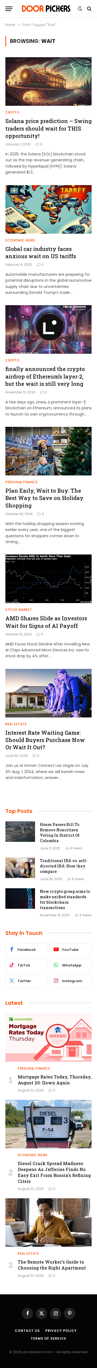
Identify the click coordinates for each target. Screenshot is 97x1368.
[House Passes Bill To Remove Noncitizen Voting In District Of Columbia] (20, 831)
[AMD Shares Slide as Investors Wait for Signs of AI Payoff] (48, 578)
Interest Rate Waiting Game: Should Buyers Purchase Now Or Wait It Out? (45, 740)
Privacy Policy (61, 1330)
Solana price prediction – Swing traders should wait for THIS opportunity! (48, 128)
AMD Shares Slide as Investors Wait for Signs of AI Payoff (46, 622)
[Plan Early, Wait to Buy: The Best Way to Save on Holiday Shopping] (48, 451)
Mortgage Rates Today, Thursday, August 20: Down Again (55, 1079)
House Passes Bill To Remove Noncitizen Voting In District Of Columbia (59, 832)
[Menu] (8, 9)
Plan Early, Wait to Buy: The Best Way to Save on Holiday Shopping (44, 498)
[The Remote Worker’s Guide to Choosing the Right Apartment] (48, 1222)
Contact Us (27, 1330)
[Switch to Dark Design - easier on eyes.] (80, 8)
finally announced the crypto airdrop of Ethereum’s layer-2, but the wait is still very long (45, 376)
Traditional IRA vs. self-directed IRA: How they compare (64, 866)
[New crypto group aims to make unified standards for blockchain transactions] (20, 898)
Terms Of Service (48, 1338)
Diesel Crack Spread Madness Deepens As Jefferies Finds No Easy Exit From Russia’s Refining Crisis (54, 1172)
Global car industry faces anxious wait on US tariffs (40, 252)
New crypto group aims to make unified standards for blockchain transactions (65, 899)
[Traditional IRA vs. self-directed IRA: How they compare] (20, 867)
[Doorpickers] (46, 8)
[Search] (89, 9)
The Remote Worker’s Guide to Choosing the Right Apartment (52, 1265)
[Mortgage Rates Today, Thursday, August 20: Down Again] (48, 1037)
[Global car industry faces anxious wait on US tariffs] (48, 209)
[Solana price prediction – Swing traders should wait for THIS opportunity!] (48, 81)
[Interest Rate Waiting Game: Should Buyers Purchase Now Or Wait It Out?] (48, 693)
